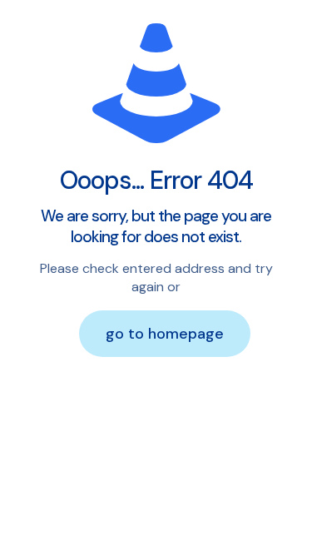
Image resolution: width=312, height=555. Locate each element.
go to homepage (165, 334)
